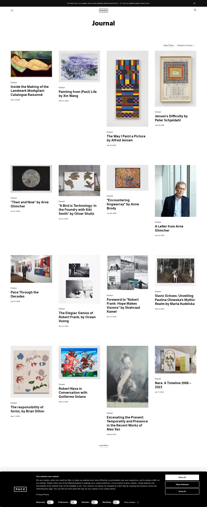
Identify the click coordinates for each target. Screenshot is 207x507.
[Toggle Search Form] (195, 10)
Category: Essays (185, 45)
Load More (103, 445)
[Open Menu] (12, 10)
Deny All (182, 491)
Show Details (129, 502)
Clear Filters (168, 45)
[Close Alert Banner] (194, 3)
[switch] (73, 502)
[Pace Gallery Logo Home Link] (103, 10)
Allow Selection (182, 484)
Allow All (182, 477)
